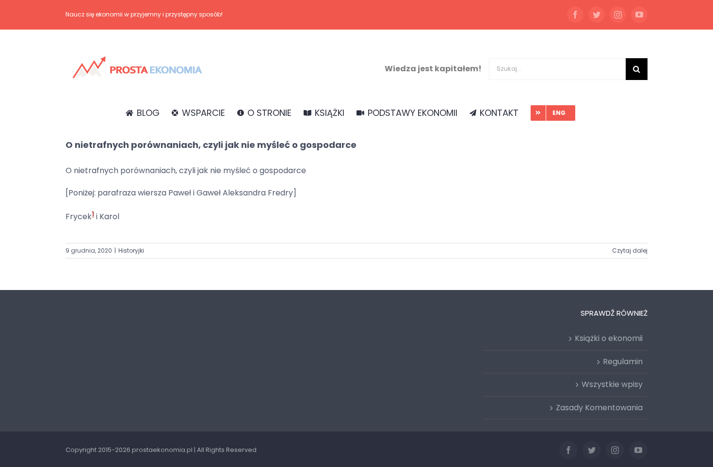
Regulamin (623, 361)
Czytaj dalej (630, 250)
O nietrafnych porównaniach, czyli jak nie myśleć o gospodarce (210, 145)
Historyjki (131, 250)
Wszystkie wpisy (612, 384)
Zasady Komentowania (599, 407)
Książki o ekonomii (609, 338)
